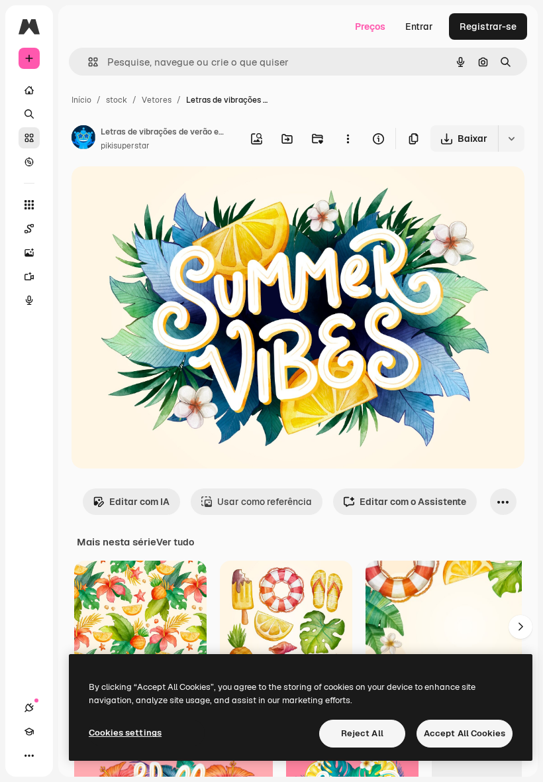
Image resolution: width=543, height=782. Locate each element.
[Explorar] (29, 161)
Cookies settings (125, 732)
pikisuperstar (125, 145)
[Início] (29, 90)
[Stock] (29, 137)
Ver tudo (175, 542)
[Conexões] (29, 707)
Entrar (419, 26)
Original (156, 192)
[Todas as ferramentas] (29, 204)
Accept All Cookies (464, 733)
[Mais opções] (347, 138)
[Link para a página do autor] (83, 139)
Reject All (362, 733)
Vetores (157, 100)
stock (116, 100)
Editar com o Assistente (413, 502)
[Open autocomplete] (88, 62)
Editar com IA (139, 502)
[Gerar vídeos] (29, 276)
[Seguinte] (520, 627)
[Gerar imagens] (29, 252)
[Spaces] (29, 228)
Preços (370, 26)
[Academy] (29, 731)
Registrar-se (488, 26)
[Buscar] (29, 114)
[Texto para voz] (29, 300)
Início (81, 100)
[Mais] (29, 755)
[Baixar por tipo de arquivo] (511, 138)
